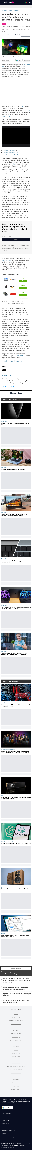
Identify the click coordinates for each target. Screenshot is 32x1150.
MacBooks (16, 10)
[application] (16, 136)
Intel (22, 106)
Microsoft (20, 356)
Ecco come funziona (25, 36)
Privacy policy (5, 1120)
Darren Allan (14, 26)
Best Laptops (16, 1030)
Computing (4, 10)
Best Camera (16, 1079)
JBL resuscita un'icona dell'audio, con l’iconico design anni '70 (16, 1001)
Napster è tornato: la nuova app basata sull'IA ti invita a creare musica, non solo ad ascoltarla (16, 980)
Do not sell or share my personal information (13, 1137)
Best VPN (16, 1014)
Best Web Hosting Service (16, 1020)
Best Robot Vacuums (16, 1089)
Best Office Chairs (16, 1073)
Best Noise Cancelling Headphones (16, 1066)
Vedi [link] (23, 280)
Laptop (10, 10)
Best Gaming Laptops (16, 1033)
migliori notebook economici (12, 361)
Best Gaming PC (16, 1037)
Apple (13, 164)
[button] (2, 2)
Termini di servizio (19, 244)
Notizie (4, 24)
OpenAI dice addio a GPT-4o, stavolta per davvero (17, 994)
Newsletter (27, 60)
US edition (13, 1146)
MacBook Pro (6, 116)
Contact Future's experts (8, 1117)
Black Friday (13, 6)
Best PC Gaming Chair (16, 1040)
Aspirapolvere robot (26, 6)
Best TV (16, 1050)
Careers (4, 1133)
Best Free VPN (16, 1017)
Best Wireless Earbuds (16, 1069)
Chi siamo (4, 1127)
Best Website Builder (16, 1024)
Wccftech (8, 260)
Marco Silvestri (7, 26)
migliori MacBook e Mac (11, 155)
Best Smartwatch (16, 1056)
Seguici (19, 60)
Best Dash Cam (16, 1082)
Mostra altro (24, 299)
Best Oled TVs (16, 1053)
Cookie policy (5, 1123)
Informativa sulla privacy (16, 245)
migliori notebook (9, 150)
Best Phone (16, 1046)
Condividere (6, 60)
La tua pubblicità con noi (8, 1130)
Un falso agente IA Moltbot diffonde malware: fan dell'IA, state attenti (15, 973)
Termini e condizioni (7, 1113)
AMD (3, 260)
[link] (6, 279)
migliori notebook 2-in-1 (11, 152)
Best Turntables (16, 1063)
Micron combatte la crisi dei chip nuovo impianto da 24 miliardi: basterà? (16, 988)
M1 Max (27, 110)
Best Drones (16, 1086)
